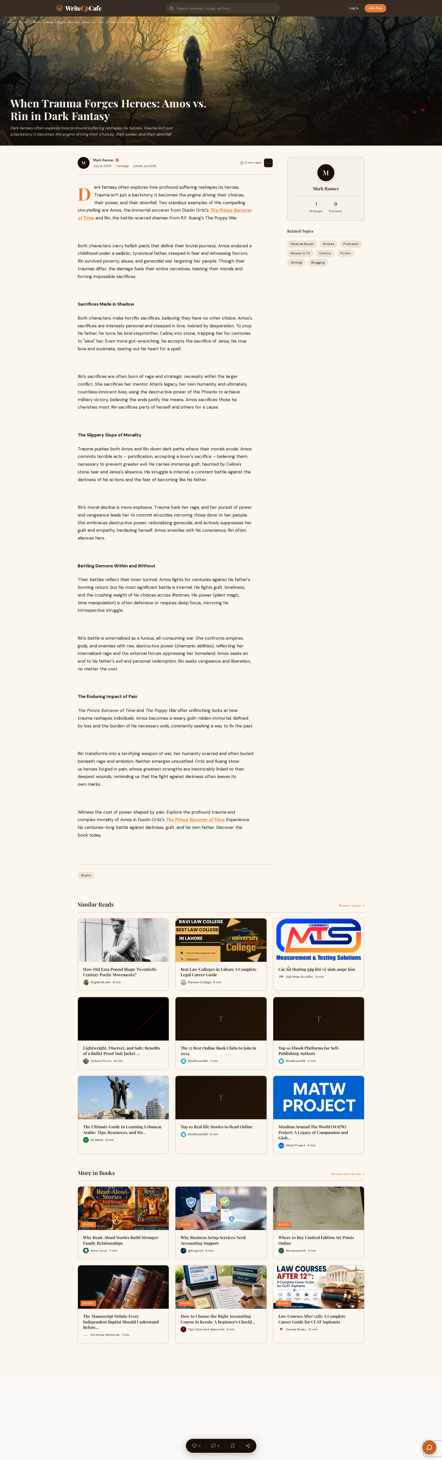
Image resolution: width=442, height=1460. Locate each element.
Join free (375, 8)
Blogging (318, 262)
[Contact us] (429, 1447)
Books (23, 22)
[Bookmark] (232, 1445)
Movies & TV (300, 253)
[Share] (247, 1445)
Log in (354, 8)
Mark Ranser (103, 160)
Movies (328, 244)
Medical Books (302, 244)
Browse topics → (352, 905)
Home (10, 22)
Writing (296, 262)
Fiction (345, 253)
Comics (325, 253)
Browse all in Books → (348, 1174)
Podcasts (350, 244)
